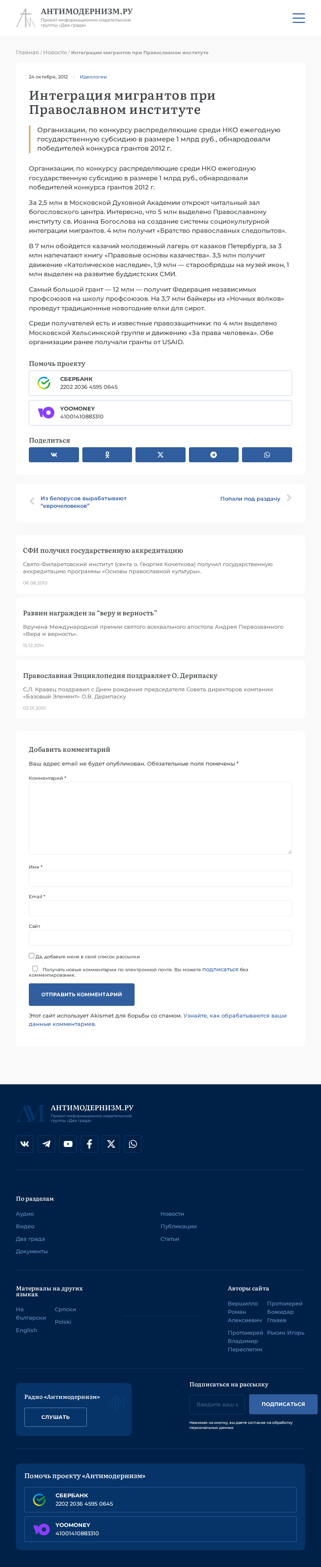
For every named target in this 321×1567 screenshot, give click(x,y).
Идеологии (93, 77)
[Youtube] (68, 1144)
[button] (54, 454)
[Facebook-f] (89, 1144)
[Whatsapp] (133, 1144)
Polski (63, 1321)
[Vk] (24, 1144)
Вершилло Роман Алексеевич (245, 1311)
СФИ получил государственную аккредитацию (103, 550)
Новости (55, 52)
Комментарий (47, 778)
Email (37, 896)
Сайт (34, 926)
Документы (32, 1251)
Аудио (25, 1213)
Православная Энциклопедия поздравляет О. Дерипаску (120, 675)
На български (31, 1313)
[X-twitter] (111, 1144)
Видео (25, 1226)
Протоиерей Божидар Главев (285, 1311)
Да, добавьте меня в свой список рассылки (87, 956)
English (26, 1330)
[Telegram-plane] (46, 1144)
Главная (27, 52)
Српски (65, 1309)
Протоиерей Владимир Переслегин (245, 1341)
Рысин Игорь (285, 1332)
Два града (30, 1238)
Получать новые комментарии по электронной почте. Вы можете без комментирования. (138, 971)
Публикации (178, 1226)
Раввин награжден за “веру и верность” (90, 612)
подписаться (220, 969)
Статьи (169, 1238)
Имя (35, 867)
